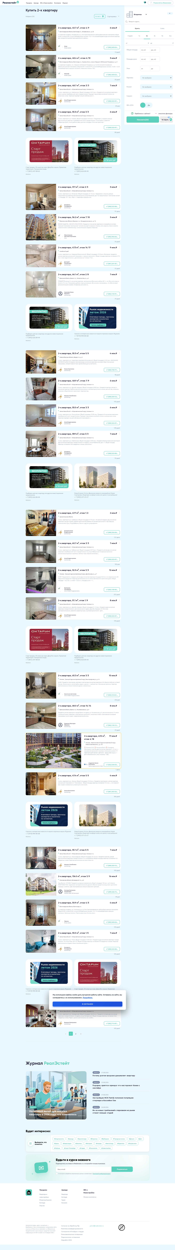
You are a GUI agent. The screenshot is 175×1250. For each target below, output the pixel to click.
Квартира (64, 1194)
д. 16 (98, 679)
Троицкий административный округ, (75, 574)
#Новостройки (106, 1148)
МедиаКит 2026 (66, 1240)
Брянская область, (65, 278)
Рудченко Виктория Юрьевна (69, 724)
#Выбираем (105, 1139)
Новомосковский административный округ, (103, 742)
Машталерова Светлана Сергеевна (70, 235)
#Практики (120, 1143)
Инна (65, 46)
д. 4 (82, 357)
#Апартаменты (59, 1139)
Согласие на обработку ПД (70, 1226)
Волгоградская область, (66, 31)
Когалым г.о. (90, 89)
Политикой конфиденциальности (101, 1173)
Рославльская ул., (82, 709)
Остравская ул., (86, 31)
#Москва (98, 1143)
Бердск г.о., (77, 357)
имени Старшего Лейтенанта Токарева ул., (103, 62)
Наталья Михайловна (70, 395)
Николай (66, 73)
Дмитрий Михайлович (67, 262)
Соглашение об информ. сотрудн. (72, 1231)
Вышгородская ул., (91, 679)
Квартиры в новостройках (44, 1195)
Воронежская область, (66, 221)
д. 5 (116, 62)
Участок (42, 1205)
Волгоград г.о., (77, 31)
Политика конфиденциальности (72, 1228)
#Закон (56, 1143)
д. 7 (96, 574)
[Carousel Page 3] (44, 49)
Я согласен (87, 1004)
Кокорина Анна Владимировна (68, 531)
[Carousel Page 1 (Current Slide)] (31, 49)
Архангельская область (66, 517)
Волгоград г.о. (77, 906)
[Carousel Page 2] (38, 49)
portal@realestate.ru (97, 1226)
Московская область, (65, 880)
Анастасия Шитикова (70, 694)
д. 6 (83, 880)
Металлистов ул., (81, 278)
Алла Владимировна (70, 100)
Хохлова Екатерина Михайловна (69, 890)
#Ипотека (78, 1143)
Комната (64, 1203)
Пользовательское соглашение (72, 1234)
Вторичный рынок (45, 1200)
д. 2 (88, 278)
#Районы (57, 1148)
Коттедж (42, 1203)
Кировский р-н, (86, 62)
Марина (66, 921)
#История (89, 1143)
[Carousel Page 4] (51, 49)
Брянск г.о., (73, 278)
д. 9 (88, 709)
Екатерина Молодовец (67, 588)
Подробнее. (88, 998)
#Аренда (71, 1139)
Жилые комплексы (89, 1197)
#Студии (82, 1148)
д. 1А (94, 221)
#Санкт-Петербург (70, 1148)
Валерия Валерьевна (70, 1022)
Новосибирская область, (67, 357)
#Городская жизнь (119, 1139)
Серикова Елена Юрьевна (68, 292)
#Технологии (93, 1148)
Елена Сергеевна (69, 369)
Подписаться (122, 1169)
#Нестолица (109, 1143)
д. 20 (92, 31)
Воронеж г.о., (76, 221)
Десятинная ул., (90, 574)
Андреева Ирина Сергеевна (93, 763)
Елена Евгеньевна (69, 790)
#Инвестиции (67, 1143)
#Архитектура (82, 1139)
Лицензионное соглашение (70, 1237)
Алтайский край (64, 251)
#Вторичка (94, 1139)
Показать (143, 119)
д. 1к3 (100, 744)
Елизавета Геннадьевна (67, 205)
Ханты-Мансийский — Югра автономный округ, (73, 89)
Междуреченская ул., (87, 221)
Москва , (62, 574)
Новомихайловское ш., (92, 744)
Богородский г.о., (77, 880)
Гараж (63, 1200)
